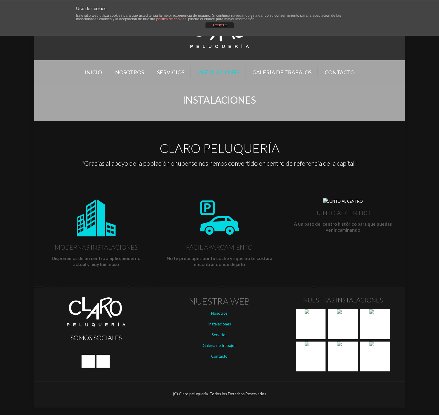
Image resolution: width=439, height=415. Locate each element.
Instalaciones (219, 324)
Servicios (219, 334)
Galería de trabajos (219, 345)
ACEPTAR (220, 25)
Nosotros (219, 313)
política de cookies (171, 19)
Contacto (219, 356)
